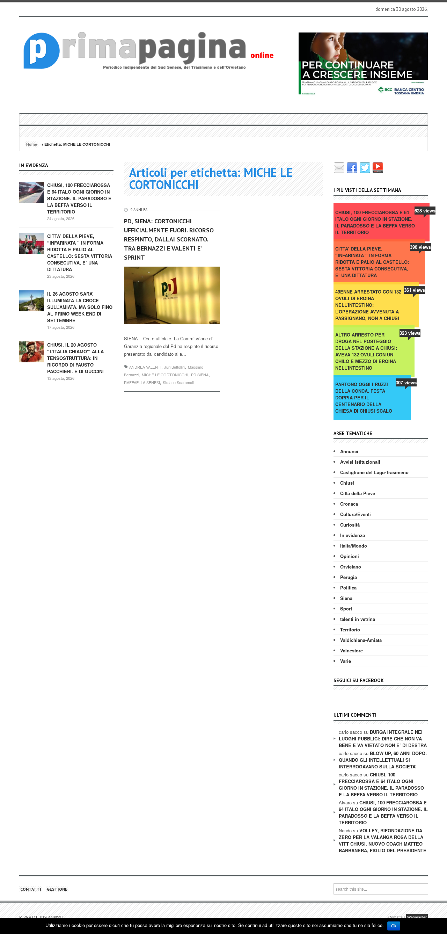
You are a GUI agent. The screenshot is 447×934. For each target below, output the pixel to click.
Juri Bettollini (174, 367)
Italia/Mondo (353, 545)
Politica (348, 587)
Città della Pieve (357, 493)
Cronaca (349, 503)
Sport (346, 608)
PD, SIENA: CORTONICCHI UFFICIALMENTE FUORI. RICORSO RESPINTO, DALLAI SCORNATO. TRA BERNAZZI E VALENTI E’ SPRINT (169, 239)
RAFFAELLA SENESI (142, 382)
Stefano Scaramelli (178, 382)
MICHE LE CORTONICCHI (165, 374)
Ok (393, 926)
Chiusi (347, 482)
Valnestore (351, 650)
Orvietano (350, 566)
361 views (414, 290)
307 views (406, 382)
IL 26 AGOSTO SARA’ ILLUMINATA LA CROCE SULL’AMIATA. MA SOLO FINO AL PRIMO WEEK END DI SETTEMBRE (79, 307)
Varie (345, 661)
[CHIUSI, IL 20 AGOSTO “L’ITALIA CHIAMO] (31, 351)
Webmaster (417, 917)
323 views (410, 333)
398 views (420, 247)
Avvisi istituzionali (360, 461)
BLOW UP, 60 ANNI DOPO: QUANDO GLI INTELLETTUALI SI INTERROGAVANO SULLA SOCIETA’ (383, 760)
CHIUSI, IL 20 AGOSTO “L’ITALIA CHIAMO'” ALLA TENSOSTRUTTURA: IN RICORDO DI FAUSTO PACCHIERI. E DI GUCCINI (75, 358)
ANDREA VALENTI (145, 367)
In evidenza (352, 535)
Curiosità (350, 524)
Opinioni (349, 556)
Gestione (57, 889)
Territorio (350, 629)
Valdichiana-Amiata (361, 640)
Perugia (348, 577)
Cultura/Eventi (355, 514)
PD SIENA (199, 374)
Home (31, 144)
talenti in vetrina (357, 619)
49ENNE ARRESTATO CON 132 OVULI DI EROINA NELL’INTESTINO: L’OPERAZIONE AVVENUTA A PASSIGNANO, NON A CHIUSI (368, 304)
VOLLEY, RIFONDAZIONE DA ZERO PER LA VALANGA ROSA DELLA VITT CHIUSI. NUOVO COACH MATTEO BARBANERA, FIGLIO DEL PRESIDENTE (382, 840)
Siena (346, 598)
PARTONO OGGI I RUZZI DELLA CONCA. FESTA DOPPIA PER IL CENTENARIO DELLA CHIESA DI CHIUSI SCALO (363, 397)
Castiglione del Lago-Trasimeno (374, 472)
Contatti (30, 889)
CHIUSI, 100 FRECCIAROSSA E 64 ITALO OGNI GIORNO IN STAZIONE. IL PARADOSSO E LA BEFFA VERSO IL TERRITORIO (79, 198)
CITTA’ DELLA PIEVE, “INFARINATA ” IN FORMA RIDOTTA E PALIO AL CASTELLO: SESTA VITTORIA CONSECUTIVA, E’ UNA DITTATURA (79, 253)
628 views (425, 210)
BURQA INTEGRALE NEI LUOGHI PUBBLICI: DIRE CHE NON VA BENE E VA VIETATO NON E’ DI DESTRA (383, 738)
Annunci (349, 451)
